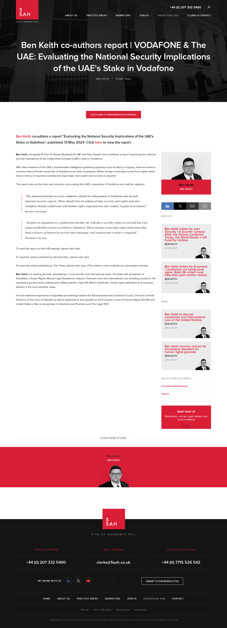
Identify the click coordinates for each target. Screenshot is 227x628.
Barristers (112, 598)
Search (208, 7)
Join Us (132, 598)
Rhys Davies (94, 154)
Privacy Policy (122, 609)
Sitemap (84, 609)
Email (192, 206)
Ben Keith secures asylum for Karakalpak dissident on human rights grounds (185, 349)
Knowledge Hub (154, 598)
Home (47, 598)
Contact (178, 598)
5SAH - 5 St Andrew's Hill (27, 11)
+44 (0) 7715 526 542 (181, 562)
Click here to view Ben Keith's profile (113, 114)
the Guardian (41, 212)
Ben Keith (102, 79)
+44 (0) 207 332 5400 (185, 7)
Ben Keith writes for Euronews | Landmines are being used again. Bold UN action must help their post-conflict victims (186, 271)
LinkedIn (167, 206)
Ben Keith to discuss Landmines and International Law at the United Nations (185, 317)
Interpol (165, 393)
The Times (42, 238)
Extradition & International (174, 386)
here (98, 142)
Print (205, 206)
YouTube (88, 580)
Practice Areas (87, 598)
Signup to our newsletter (162, 581)
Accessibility (140, 609)
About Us (63, 598)
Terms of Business (102, 609)
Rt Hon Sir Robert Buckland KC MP (61, 154)
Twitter (78, 580)
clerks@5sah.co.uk (113, 562)
